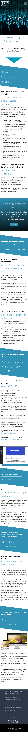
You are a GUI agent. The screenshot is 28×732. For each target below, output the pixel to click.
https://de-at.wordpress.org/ (8, 433)
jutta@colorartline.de (17, 707)
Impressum (8, 726)
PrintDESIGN (15, 697)
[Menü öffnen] (25, 3)
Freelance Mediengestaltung (12, 699)
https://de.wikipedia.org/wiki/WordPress (11, 439)
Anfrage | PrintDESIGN (11, 712)
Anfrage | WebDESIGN (10, 710)
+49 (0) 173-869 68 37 (15, 705)
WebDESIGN (8, 697)
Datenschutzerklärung (17, 726)
